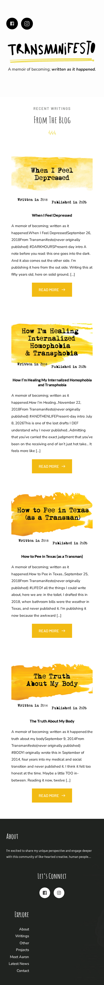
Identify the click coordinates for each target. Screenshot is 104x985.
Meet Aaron (19, 956)
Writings (22, 936)
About (24, 929)
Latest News (19, 963)
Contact (23, 970)
